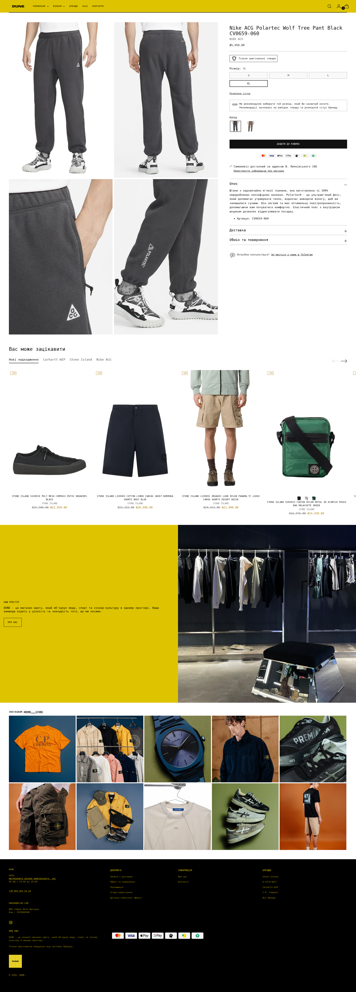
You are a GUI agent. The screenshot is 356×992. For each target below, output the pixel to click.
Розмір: (238, 68)
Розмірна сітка (240, 93)
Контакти (183, 882)
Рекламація (116, 887)
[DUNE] (18, 6)
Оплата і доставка (121, 877)
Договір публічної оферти (125, 898)
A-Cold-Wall (270, 882)
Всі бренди (269, 898)
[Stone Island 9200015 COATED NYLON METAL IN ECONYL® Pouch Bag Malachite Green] (306, 431)
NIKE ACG (236, 39)
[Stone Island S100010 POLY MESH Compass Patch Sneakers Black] (49, 431)
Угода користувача (121, 892)
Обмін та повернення (122, 882)
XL (248, 83)
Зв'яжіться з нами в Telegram (292, 254)
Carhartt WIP (270, 887)
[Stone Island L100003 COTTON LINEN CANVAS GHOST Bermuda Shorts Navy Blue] (135, 431)
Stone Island (270, 877)
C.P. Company (270, 892)
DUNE (21, 975)
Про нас (182, 877)
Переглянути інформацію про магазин (259, 170)
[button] (235, 126)
